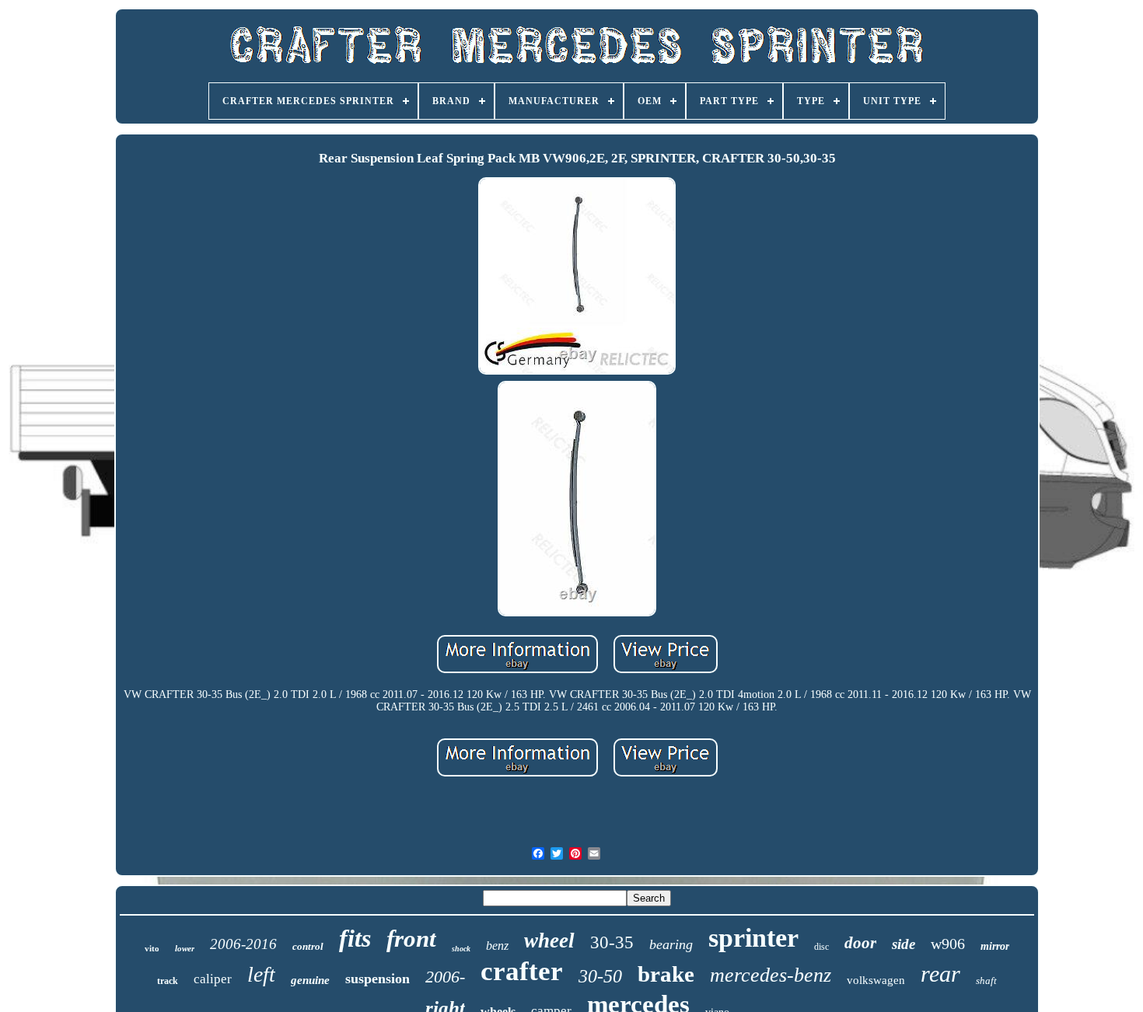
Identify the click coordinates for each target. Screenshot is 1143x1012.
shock (461, 948)
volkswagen (876, 980)
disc (821, 946)
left (261, 974)
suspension (377, 978)
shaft (986, 980)
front (411, 938)
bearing (671, 944)
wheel (549, 940)
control (307, 946)
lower (184, 948)
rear (940, 973)
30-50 (600, 976)
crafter (522, 971)
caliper (213, 979)
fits (355, 938)
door (860, 942)
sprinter (753, 937)
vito (152, 948)
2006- (445, 976)
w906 (948, 943)
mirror (994, 946)
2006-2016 (243, 944)
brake (666, 973)
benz (497, 945)
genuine (310, 980)
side (903, 944)
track (167, 980)
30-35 (612, 942)
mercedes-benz (770, 975)
